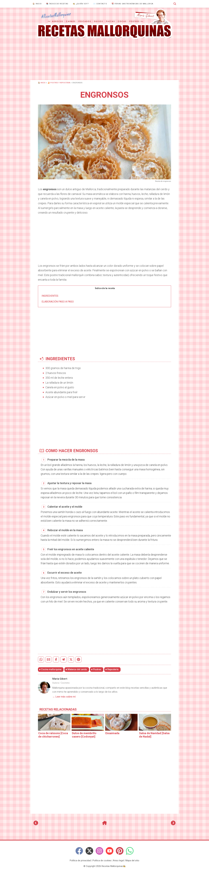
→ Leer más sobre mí (64, 696)
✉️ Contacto (100, 4)
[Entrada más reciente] (36, 824)
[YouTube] (109, 851)
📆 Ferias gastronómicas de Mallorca (132, 4)
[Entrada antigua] (173, 824)
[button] (175, 4)
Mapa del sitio (132, 860)
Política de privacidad (80, 860)
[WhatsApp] (130, 851)
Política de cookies (102, 860)
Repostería (112, 669)
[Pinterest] (119, 851)
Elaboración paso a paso (58, 301)
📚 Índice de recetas (57, 4)
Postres (97, 669)
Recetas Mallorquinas (112, 866)
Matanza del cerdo (77, 669)
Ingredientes (50, 295)
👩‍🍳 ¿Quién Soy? (81, 4)
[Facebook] (79, 851)
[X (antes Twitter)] (89, 851)
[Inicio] (104, 824)
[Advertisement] (104, 59)
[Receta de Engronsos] (104, 24)
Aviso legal (118, 860)
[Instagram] (99, 851)
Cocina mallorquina (51, 669)
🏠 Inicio (37, 4)
